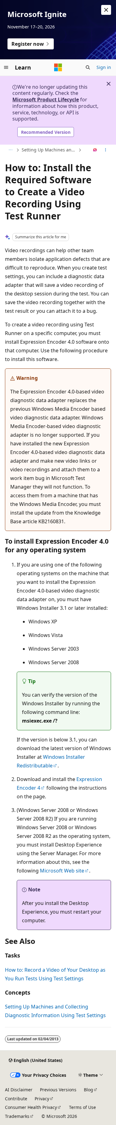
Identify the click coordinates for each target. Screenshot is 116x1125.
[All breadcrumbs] (10, 150)
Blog (88, 1090)
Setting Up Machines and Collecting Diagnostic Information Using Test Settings (49, 150)
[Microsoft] (58, 67)
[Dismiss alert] (106, 10)
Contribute (16, 1099)
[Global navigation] (6, 67)
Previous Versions (58, 1090)
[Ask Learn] (95, 150)
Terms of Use (82, 1107)
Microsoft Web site (62, 870)
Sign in (104, 67)
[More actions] (105, 150)
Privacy (42, 1099)
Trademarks (17, 1116)
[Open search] (88, 67)
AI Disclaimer (18, 1090)
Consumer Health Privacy (31, 1107)
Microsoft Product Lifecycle (45, 99)
